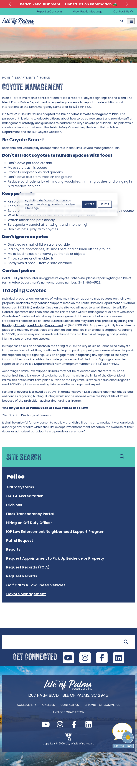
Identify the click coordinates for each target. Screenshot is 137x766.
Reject (105, 204)
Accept (89, 204)
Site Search (9, 633)
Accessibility (27, 705)
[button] (10, 4)
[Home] (68, 689)
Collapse (131, 11)
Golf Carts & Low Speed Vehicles (35, 585)
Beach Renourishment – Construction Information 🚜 (68, 4)
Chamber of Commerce (102, 705)
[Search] (122, 21)
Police (45, 78)
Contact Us (121, 11)
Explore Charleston (68, 712)
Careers (48, 705)
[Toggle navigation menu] (131, 21)
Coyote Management (26, 593)
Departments (25, 78)
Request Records (21, 576)
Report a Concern (49, 11)
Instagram (85, 657)
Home (6, 78)
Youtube (68, 657)
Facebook (102, 657)
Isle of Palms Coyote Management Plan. (90, 114)
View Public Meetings (87, 11)
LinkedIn (118, 657)
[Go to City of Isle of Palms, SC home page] (18, 17)
